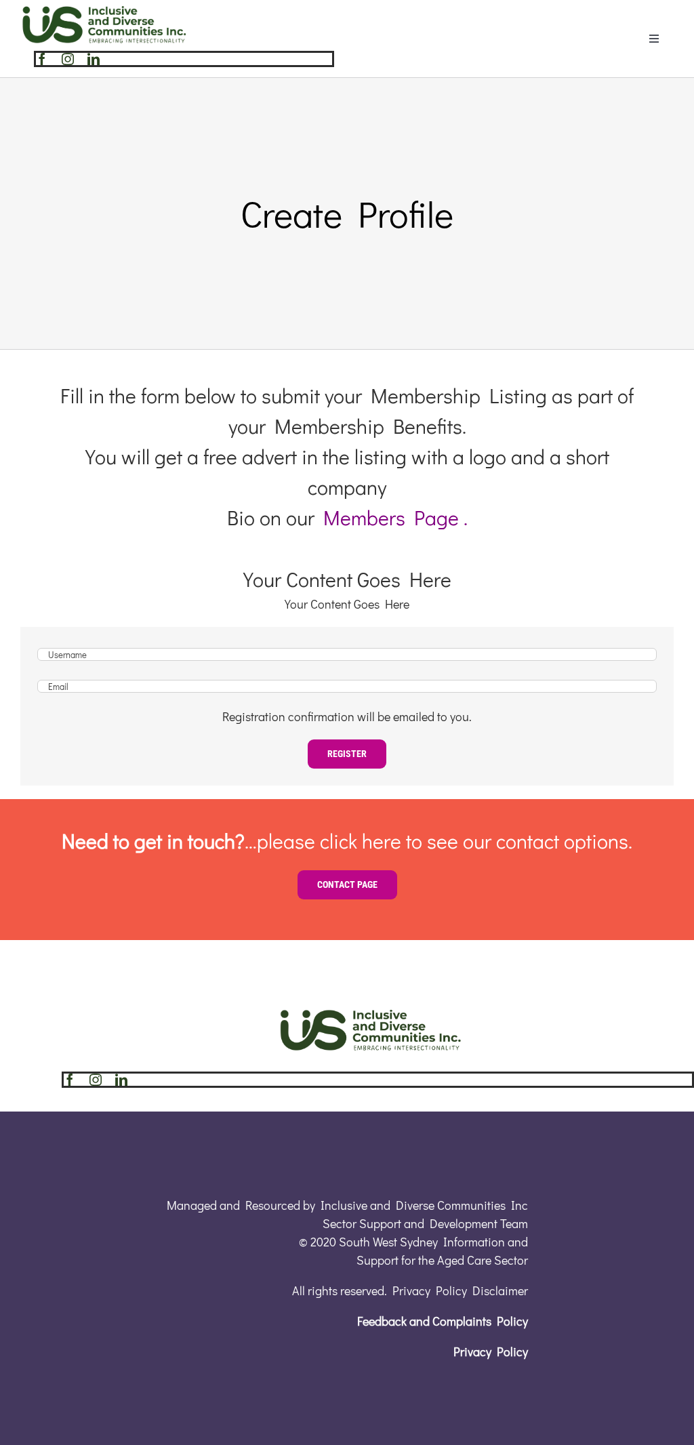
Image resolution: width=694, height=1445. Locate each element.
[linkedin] (93, 59)
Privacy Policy (490, 1351)
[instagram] (68, 59)
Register (347, 753)
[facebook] (42, 59)
